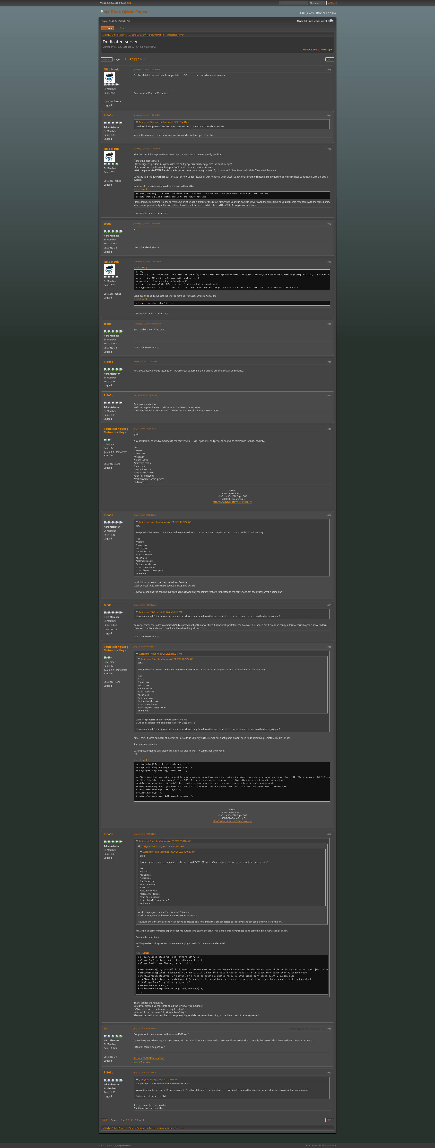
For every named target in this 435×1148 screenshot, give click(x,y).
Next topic (326, 49)
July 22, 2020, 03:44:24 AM (145, 646)
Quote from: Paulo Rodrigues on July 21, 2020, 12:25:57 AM (164, 522)
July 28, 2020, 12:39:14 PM (145, 834)
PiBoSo (108, 115)
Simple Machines (124, 1146)
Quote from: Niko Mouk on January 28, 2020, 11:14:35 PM (163, 122)
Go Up (105, 1120)
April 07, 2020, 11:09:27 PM (145, 361)
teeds (107, 223)
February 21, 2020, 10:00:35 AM (147, 323)
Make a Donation (142, 1062)
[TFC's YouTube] (105, 1052)
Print (330, 59)
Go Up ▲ (332, 1145)
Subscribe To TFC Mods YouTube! (149, 1058)
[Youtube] (105, 459)
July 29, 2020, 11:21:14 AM (145, 1072)
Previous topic (311, 49)
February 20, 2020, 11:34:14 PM (147, 261)
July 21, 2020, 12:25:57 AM (145, 428)
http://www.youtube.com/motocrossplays (232, 501)
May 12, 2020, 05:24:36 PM (145, 395)
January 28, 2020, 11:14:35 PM (147, 69)
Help (308, 1145)
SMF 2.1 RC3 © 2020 (107, 1146)
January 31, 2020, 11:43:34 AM (147, 223)
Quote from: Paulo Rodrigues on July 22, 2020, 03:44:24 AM (164, 841)
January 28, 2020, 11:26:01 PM (147, 115)
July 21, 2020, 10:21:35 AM (145, 605)
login (129, 2)
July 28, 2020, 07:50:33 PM (145, 1028)
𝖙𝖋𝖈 (105, 1028)
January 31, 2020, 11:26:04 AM (147, 148)
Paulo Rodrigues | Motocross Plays (116, 430)
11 (146, 59)
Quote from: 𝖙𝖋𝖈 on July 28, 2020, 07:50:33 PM (158, 1079)
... (128, 59)
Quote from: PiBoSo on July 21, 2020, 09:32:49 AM (160, 612)
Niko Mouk (111, 69)
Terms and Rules (319, 1145)
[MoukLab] (105, 97)
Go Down (107, 59)
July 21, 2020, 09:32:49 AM (145, 515)
